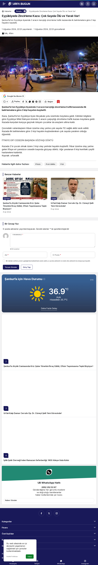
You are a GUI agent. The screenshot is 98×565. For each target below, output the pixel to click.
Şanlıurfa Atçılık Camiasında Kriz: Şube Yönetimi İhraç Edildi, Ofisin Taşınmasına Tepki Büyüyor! (48, 366)
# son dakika (50, 164)
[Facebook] (41, 513)
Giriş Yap (27, 267)
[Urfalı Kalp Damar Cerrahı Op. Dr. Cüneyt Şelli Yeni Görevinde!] (73, 195)
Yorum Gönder (11, 267)
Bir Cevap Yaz (12, 223)
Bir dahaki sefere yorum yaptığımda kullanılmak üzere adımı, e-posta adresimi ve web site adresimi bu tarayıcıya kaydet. (48, 261)
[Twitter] (49, 513)
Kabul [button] (30, 557)
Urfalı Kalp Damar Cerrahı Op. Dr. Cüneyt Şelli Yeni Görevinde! (33, 413)
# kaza (37, 164)
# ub (62, 164)
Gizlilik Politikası (12, 556)
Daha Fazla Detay (49, 308)
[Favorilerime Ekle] (58, 102)
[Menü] (4, 3)
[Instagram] (57, 513)
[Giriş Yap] (87, 3)
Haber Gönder (11, 500)
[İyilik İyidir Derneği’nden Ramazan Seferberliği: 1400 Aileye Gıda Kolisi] (49, 440)
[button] (81, 3)
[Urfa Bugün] (19, 3)
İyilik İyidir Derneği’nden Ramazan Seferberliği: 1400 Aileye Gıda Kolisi (36, 460)
